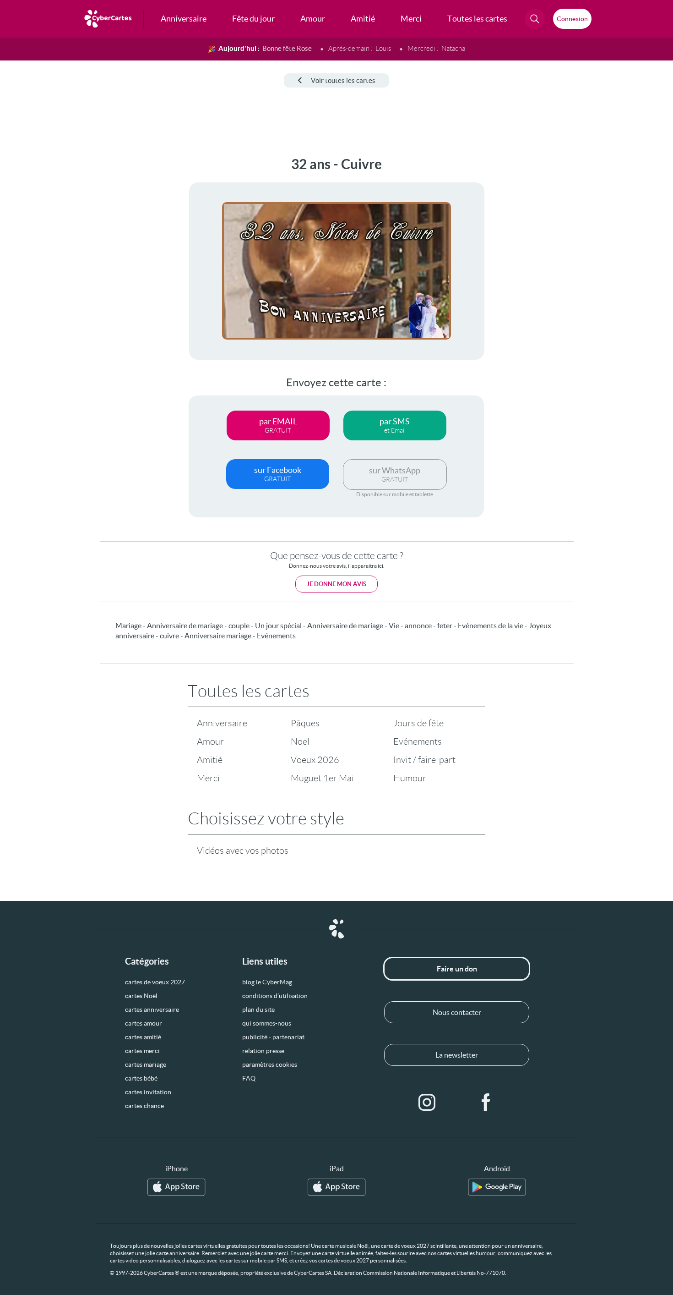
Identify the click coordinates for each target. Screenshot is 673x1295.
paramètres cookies (269, 1064)
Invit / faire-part (424, 760)
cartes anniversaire (152, 1009)
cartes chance (144, 1105)
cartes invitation (148, 1092)
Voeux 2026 (315, 760)
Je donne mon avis (336, 584)
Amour (210, 741)
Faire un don (457, 969)
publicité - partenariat (273, 1037)
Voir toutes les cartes (343, 80)
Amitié (210, 760)
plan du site (258, 1009)
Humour (409, 778)
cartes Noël (141, 995)
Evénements (417, 741)
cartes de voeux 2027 (155, 982)
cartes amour (143, 1023)
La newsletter (456, 1055)
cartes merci (142, 1050)
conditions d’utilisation (275, 995)
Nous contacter (457, 1012)
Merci (208, 778)
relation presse (263, 1050)
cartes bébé (141, 1078)
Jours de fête (418, 723)
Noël (300, 741)
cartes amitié (143, 1037)
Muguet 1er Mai (322, 778)
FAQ (248, 1078)
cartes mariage (145, 1064)
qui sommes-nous (266, 1023)
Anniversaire (222, 723)
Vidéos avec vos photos (242, 850)
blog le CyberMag (267, 982)
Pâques (305, 723)
